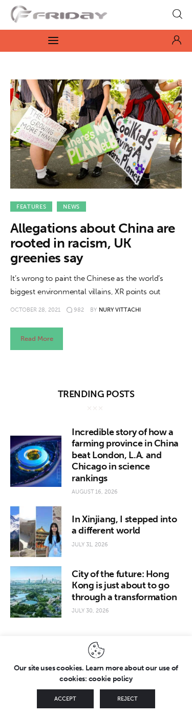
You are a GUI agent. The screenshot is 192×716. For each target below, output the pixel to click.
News (71, 206)
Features (31, 206)
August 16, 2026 (95, 491)
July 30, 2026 (90, 610)
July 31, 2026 (90, 544)
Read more (36, 338)
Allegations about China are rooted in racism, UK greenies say (92, 243)
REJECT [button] (127, 698)
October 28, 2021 (35, 309)
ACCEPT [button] (65, 698)
